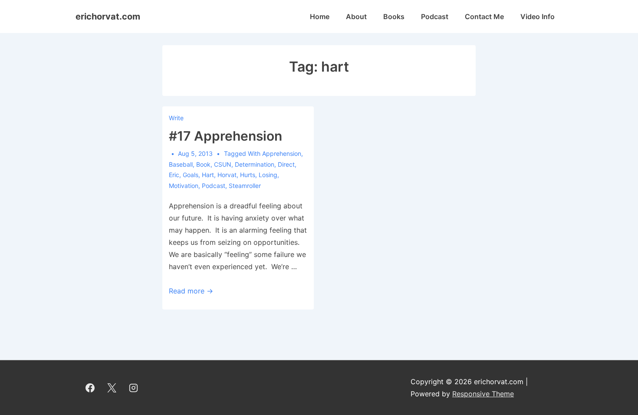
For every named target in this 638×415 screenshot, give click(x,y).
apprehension (281, 153)
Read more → (191, 291)
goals (190, 174)
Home (319, 16)
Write (176, 118)
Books (394, 16)
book (203, 164)
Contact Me (484, 16)
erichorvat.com (108, 16)
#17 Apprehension (225, 136)
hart (208, 174)
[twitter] (112, 388)
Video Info (537, 16)
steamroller (245, 185)
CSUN (222, 164)
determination (254, 164)
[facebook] (90, 388)
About (356, 16)
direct (286, 164)
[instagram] (133, 388)
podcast (213, 185)
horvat (227, 174)
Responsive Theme (483, 393)
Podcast (434, 16)
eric (174, 174)
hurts (247, 174)
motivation (183, 185)
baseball (181, 164)
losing (268, 174)
